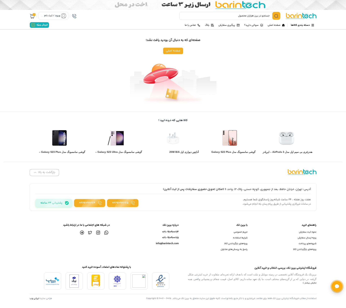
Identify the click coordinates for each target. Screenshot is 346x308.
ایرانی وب (34, 298)
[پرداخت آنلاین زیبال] (74, 281)
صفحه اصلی (173, 51)
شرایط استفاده (240, 238)
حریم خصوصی (241, 232)
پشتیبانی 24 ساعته (51, 203)
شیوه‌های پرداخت (307, 243)
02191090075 (120, 203)
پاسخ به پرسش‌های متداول (234, 249)
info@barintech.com (167, 243)
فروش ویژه (42, 25)
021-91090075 (170, 238)
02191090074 (87, 203)
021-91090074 (170, 232)
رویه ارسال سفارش (307, 238)
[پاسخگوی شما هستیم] (337, 286)
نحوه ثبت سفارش (307, 232)
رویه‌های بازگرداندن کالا (304, 249)
